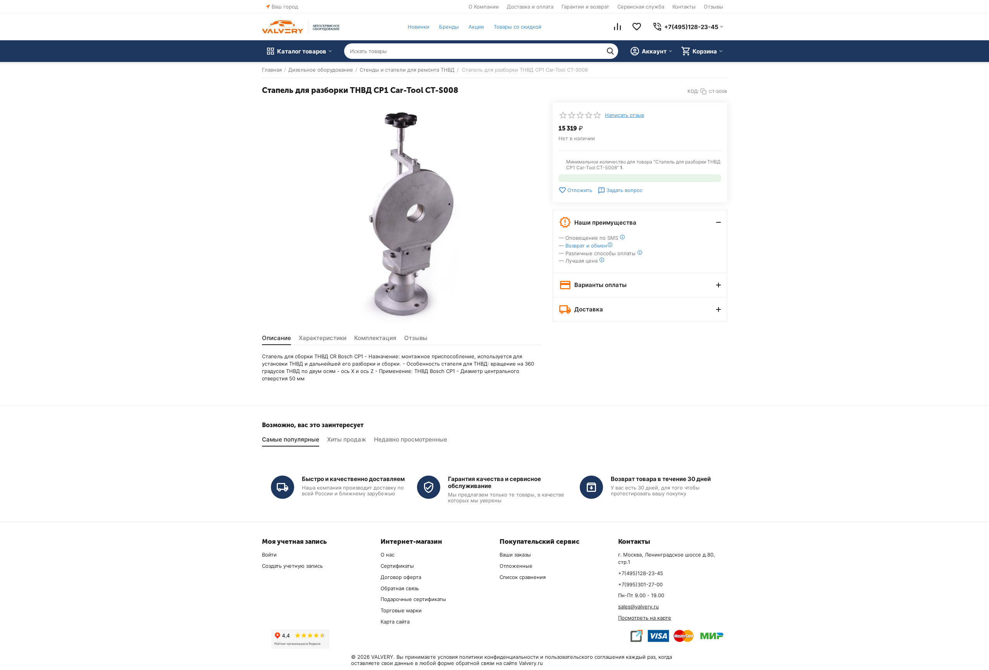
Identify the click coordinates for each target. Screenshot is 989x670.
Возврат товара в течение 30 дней (661, 479)
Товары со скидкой (517, 27)
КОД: (693, 91)
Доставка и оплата (530, 6)
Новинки (418, 27)
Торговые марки (401, 610)
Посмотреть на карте (644, 618)
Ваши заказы (515, 554)
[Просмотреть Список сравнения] (617, 26)
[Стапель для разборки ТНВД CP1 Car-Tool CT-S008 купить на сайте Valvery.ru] (401, 213)
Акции (476, 27)
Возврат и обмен (586, 245)
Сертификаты (397, 566)
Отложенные (516, 566)
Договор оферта (401, 577)
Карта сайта (395, 621)
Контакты (684, 6)
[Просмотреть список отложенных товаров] (636, 26)
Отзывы (713, 6)
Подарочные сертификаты (413, 599)
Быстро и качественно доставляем (353, 479)
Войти (269, 554)
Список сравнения (523, 577)
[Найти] (610, 51)
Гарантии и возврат (585, 6)
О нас (388, 554)
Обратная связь (400, 588)
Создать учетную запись (292, 566)
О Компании (484, 6)
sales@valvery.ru (638, 606)
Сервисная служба (640, 6)
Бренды (449, 27)
